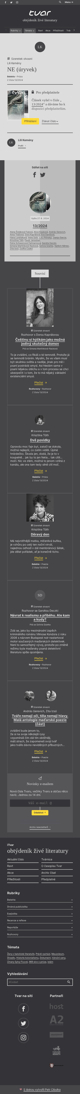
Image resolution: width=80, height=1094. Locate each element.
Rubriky (15, 30)
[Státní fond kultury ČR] (56, 1065)
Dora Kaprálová (32, 234)
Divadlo (11, 957)
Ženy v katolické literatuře (21, 954)
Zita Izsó (14, 248)
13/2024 (37, 104)
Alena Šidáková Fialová (21, 232)
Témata (28, 30)
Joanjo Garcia (59, 237)
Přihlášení (30, 121)
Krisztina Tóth (16, 240)
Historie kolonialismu (27, 957)
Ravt (40, 30)
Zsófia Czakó (26, 248)
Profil (21, 146)
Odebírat (39, 812)
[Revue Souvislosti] (56, 1035)
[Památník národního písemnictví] (56, 1051)
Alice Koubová (41, 232)
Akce (47, 30)
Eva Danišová (47, 234)
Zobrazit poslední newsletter (39, 820)
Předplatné (48, 879)
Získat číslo (49, 121)
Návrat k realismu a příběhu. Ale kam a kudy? (40, 617)
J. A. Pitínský (45, 237)
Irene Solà (33, 237)
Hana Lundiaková (18, 237)
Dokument (45, 957)
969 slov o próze (37, 961)
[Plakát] (40, 308)
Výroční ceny (58, 957)
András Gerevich (57, 232)
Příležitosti (58, 30)
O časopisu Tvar (51, 866)
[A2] (56, 1021)
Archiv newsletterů (39, 827)
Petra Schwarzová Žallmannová (25, 243)
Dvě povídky (40, 440)
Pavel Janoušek (32, 240)
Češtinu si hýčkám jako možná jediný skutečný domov (40, 342)
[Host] (56, 1006)
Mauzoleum (57, 954)
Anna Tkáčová (17, 234)
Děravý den (40, 534)
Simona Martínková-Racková (24, 246)
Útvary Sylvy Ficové (17, 961)
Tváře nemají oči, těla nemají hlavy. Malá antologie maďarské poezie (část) (40, 720)
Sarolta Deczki (49, 243)
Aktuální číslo (15, 859)
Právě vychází (43, 954)
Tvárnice (46, 859)
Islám (50, 961)
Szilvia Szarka (46, 246)
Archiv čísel (48, 872)
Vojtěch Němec (61, 246)
